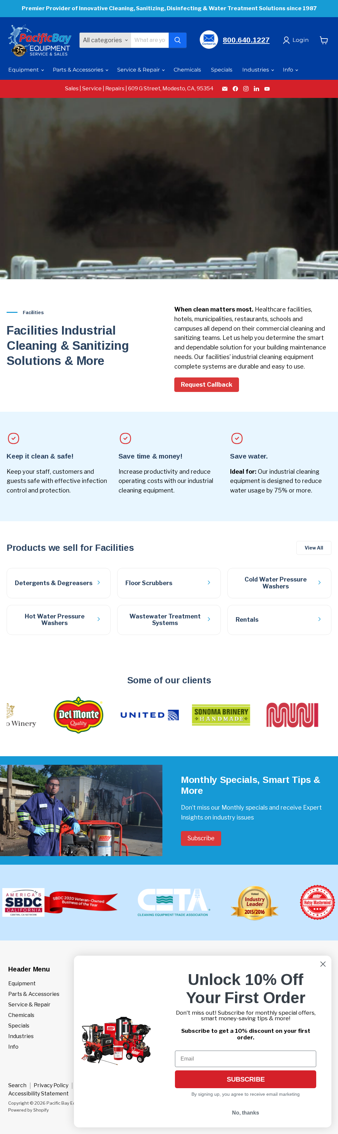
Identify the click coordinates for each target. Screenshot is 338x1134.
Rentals (247, 619)
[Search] (177, 40)
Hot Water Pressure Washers (54, 620)
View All (314, 548)
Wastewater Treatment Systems (165, 620)
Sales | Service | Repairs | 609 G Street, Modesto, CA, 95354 (139, 89)
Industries (256, 70)
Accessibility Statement (38, 1093)
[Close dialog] (323, 964)
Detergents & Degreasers (53, 583)
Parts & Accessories (79, 70)
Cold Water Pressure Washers (276, 583)
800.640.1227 (246, 40)
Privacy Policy (51, 1085)
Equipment (24, 70)
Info (288, 70)
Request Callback (206, 384)
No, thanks (245, 1113)
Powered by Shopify (28, 1110)
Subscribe (201, 838)
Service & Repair (139, 70)
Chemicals (187, 70)
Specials (221, 70)
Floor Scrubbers (148, 583)
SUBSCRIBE (246, 1079)
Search (17, 1085)
